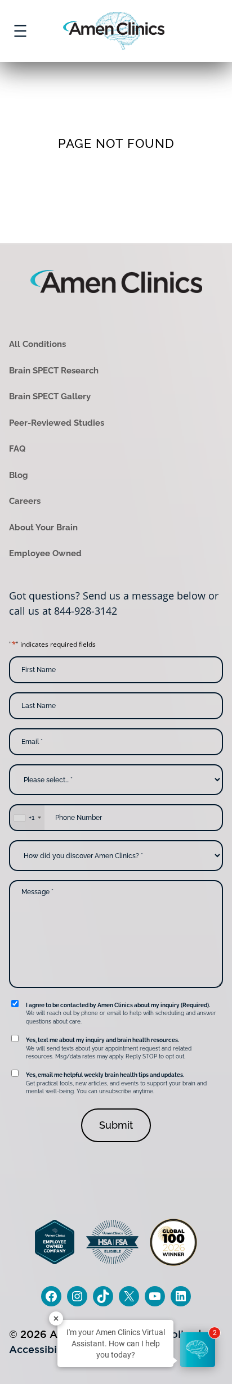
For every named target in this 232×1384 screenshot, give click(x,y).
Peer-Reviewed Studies (56, 423)
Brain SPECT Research (54, 371)
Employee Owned (45, 553)
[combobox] (27, 818)
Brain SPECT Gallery (50, 396)
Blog (18, 475)
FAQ (17, 449)
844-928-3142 (85, 610)
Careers (25, 501)
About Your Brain (43, 527)
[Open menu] (20, 31)
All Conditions (37, 344)
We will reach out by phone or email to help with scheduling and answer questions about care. (121, 1013)
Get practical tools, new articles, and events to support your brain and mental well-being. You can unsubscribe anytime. (116, 1083)
